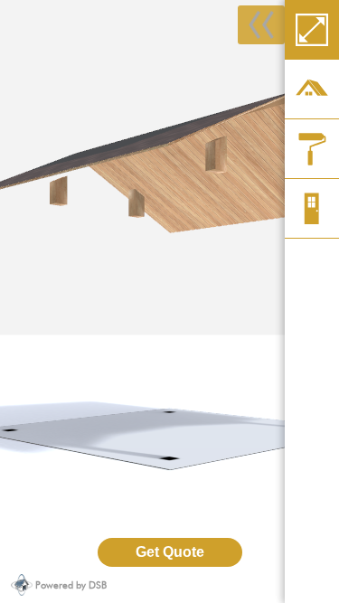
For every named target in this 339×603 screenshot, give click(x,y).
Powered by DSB (71, 585)
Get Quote (170, 552)
